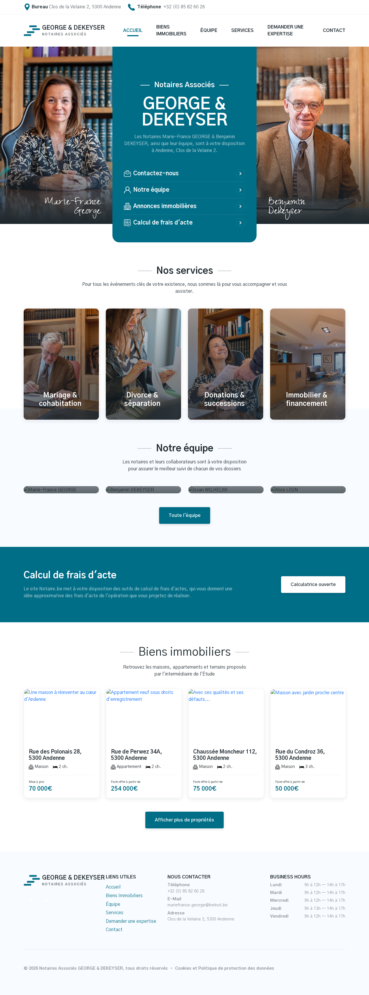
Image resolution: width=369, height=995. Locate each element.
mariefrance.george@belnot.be (197, 905)
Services (114, 912)
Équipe (113, 904)
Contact (114, 929)
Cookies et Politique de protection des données (224, 969)
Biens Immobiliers (124, 895)
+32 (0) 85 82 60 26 (185, 891)
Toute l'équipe (185, 515)
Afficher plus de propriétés (184, 820)
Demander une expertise (131, 921)
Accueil (113, 887)
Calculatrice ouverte (313, 584)
